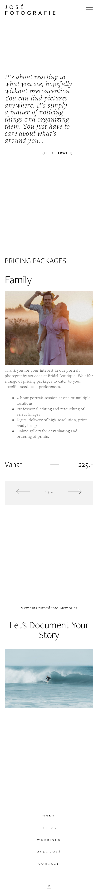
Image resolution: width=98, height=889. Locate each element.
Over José (49, 851)
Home (49, 816)
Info (49, 828)
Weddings (49, 840)
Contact (49, 863)
